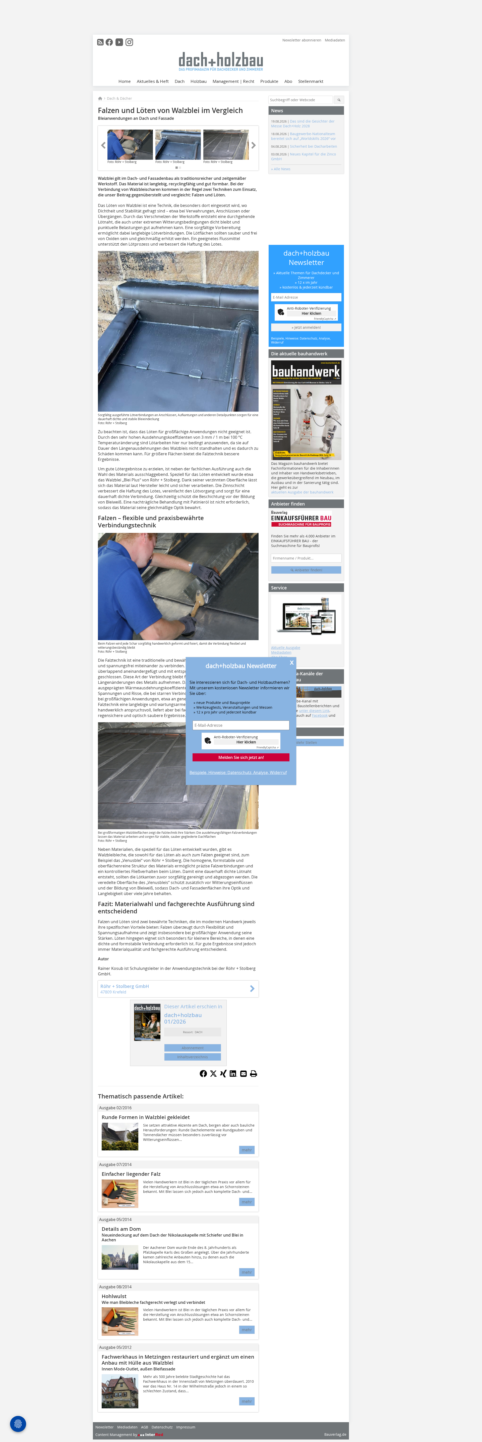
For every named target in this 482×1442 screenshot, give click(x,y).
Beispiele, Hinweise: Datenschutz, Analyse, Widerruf (238, 772)
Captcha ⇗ (268, 747)
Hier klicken (246, 741)
